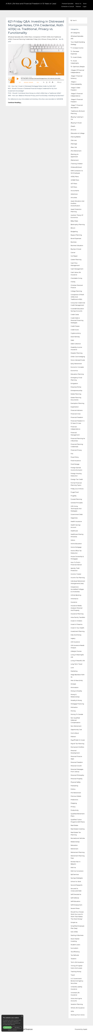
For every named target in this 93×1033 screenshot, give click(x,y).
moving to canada (77, 714)
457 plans (74, 183)
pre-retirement (76, 793)
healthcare (74, 531)
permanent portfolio (77, 747)
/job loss (74, 140)
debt (72, 340)
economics (74, 370)
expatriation (75, 407)
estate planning (76, 394)
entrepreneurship (76, 390)
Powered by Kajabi (81, 1029)
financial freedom (77, 417)
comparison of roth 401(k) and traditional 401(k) (77, 297)
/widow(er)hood (76, 167)
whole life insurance (77, 1008)
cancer (73, 252)
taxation (73, 958)
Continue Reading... (15, 102)
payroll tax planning (77, 743)
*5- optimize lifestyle (78, 66)
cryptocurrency (76, 333)
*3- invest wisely (76, 57)
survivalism (74, 948)
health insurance (76, 521)
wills (72, 1011)
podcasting (74, 786)
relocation (74, 845)
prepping (74, 803)
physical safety (76, 782)
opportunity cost (76, 729)
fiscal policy (75, 457)
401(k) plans (28, 37)
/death (73, 126)
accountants (75, 190)
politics (73, 789)
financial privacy (76, 450)
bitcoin (73, 228)
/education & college (77, 133)
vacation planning (77, 1004)
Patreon (78, 6)
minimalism (74, 687)
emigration (74, 383)
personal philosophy (77, 775)
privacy (49, 39)
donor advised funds (78, 360)
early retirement (76, 363)
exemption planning (77, 403)
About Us (78, 3)
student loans (75, 945)
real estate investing (77, 829)
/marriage (74, 144)
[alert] (12, 1023)
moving (73, 711)
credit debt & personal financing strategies (77, 320)
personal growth (76, 766)
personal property (76, 778)
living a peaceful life (78, 660)
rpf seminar (75, 874)
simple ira (74, 922)
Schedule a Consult (67, 6)
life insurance (75, 642)
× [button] (22, 1016)
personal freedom (77, 762)
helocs (73, 540)
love (72, 667)
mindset (73, 684)
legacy (73, 638)
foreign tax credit (77, 479)
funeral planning (76, 499)
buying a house (76, 249)
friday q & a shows (39, 39)
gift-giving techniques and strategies (76, 508)
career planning (76, 259)
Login (84, 6)
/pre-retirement (76, 151)
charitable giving (76, 278)
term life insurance (77, 962)
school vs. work (76, 881)
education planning (77, 374)
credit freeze (75, 326)
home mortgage (76, 547)
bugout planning (76, 235)
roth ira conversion (77, 871)
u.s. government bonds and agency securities (77, 981)
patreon (73, 736)
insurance (74, 602)
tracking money (76, 971)
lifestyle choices (76, 651)
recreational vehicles (78, 838)
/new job (74, 147)
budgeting (74, 231)
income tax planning (78, 577)
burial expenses (76, 238)
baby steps (74, 221)
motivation (74, 707)
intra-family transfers (78, 617)
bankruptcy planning (78, 224)
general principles (77, 503)
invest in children (76, 621)
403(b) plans (75, 180)
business (74, 242)
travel (73, 975)
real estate (74, 825)
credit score (75, 330)
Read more (13, 1024)
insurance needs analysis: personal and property (76, 608)
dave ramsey (75, 337)
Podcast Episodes (67, 3)
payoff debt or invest (78, 740)
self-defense (75, 898)
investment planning (77, 631)
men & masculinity (77, 680)
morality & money (76, 700)
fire (72, 453)
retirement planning (77, 852)
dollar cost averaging (78, 356)
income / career (76, 574)
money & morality (76, 691)
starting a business (77, 935)
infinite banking (76, 595)
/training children (77, 163)
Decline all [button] (17, 1027)
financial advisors (77, 410)
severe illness (75, 908)
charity (73, 282)
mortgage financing (77, 704)
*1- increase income (77, 48)
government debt (77, 514)
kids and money (76, 635)
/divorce (73, 130)
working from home (77, 1015)
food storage (75, 464)
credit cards (75, 314)
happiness (74, 518)
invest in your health (77, 628)
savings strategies (77, 878)
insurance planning (77, 614)
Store (84, 3)
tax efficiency (75, 952)
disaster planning (76, 353)
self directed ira (76, 894)
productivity (75, 810)
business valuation (77, 245)
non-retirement (76, 726)
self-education (75, 901)
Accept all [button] (7, 1027)
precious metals (76, 796)
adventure (74, 194)
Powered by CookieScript (12, 1030)
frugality (73, 496)
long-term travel (76, 664)
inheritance (74, 599)
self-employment (76, 905)
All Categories (75, 33)
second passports (76, 885)
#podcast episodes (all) (15, 37)
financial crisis (76, 414)
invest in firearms (76, 624)
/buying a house (76, 123)
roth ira (54, 39)
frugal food (75, 492)
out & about (75, 733)
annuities (74, 197)
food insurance (76, 460)
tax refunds (75, 955)
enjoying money (76, 387)
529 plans (74, 187)
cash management (77, 269)
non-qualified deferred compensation (75, 720)
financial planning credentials (23, 39)
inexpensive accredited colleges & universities (77, 589)
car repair (74, 256)
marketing (74, 671)
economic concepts (77, 367)
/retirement (75, 160)
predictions (74, 799)
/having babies (76, 137)
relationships (75, 842)
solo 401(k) (74, 932)
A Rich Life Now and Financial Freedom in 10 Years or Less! (31, 4)
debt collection (76, 344)
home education (76, 543)
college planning (76, 291)
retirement (74, 849)
